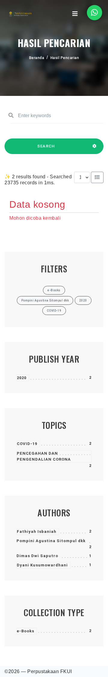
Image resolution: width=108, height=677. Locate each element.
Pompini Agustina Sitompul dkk (51, 541)
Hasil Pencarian (64, 58)
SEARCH (46, 146)
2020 (21, 378)
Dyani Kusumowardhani (42, 565)
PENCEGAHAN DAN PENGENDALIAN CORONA (44, 456)
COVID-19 (27, 443)
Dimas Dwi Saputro (37, 556)
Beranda (36, 58)
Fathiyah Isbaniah (36, 531)
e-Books (25, 631)
